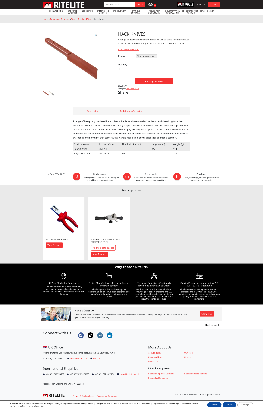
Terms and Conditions (107, 396)
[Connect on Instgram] (100, 335)
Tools (73, 19)
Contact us (206, 313)
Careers (187, 357)
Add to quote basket (154, 81)
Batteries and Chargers (103, 12)
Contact (214, 4)
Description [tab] (92, 111)
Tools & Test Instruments (154, 12)
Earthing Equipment (136, 12)
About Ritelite (154, 352)
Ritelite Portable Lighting (195, 373)
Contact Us (153, 361)
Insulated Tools (85, 19)
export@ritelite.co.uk (129, 374)
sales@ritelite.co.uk (79, 358)
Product (122, 56)
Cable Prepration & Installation (172, 12)
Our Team (188, 352)
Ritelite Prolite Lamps (158, 378)
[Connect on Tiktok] (91, 335)
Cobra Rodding (56, 11)
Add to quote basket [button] (103, 247)
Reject (229, 404)
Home (45, 19)
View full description (128, 49)
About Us (201, 4)
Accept (214, 404)
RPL (185, 4)
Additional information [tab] (131, 111)
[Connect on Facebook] (81, 335)
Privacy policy (19, 406)
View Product (99, 254)
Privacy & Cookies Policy (84, 396)
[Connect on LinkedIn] (110, 335)
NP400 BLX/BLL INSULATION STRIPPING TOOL (105, 241)
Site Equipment (119, 11)
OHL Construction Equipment (190, 12)
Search (139, 4)
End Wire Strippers (57, 239)
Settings (245, 404)
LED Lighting (87, 11)
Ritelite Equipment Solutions (161, 373)
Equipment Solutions (59, 19)
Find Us (96, 358)
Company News (155, 357)
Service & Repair (207, 11)
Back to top (211, 324)
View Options (54, 245)
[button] (96, 35)
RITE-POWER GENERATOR (72, 12)
